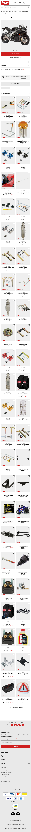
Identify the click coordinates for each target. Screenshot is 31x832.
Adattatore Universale (23, 267)
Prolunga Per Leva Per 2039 (8, 572)
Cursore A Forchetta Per (8, 293)
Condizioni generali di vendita (7, 770)
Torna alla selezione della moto (9, 13)
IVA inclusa (19, 824)
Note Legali (3, 767)
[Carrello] (29, 3)
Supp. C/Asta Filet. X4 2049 (7, 141)
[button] (28, 7)
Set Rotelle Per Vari (8, 218)
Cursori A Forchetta (8, 444)
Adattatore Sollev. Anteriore (23, 218)
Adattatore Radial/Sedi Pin (23, 369)
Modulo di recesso (5, 776)
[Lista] (28, 93)
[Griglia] (26, 93)
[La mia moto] (20, 3)
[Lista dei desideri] (24, 3)
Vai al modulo (23, 78)
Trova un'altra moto (14, 57)
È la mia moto (15, 54)
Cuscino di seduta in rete (23, 673)
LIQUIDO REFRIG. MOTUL (23, 648)
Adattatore (8, 469)
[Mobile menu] (2, 7)
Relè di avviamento (8, 598)
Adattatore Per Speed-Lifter (23, 192)
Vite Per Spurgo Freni (23, 242)
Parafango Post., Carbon (8, 495)
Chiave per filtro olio (8, 344)
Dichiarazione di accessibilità (7, 779)
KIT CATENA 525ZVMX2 (23, 598)
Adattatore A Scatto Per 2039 (23, 444)
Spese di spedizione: (6, 825)
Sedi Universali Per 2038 (8, 116)
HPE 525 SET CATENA (8, 521)
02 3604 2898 (17, 725)
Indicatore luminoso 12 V (23, 419)
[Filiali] (15, 3)
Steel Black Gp (8, 546)
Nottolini (8, 167)
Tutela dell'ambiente (5, 781)
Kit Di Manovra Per (23, 116)
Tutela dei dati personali (6, 772)
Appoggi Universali (23, 344)
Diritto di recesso (5, 774)
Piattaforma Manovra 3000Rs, (23, 521)
